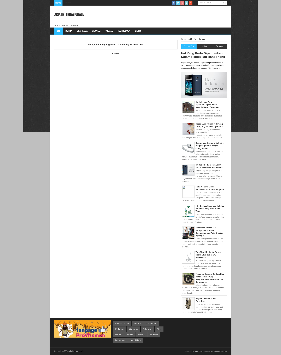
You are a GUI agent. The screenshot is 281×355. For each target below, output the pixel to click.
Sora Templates (201, 351)
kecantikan (120, 340)
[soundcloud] (190, 3)
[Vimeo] (186, 3)
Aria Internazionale (69, 14)
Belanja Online (122, 323)
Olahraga (82, 31)
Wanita (130, 334)
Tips (159, 329)
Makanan (119, 329)
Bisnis (138, 31)
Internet (137, 323)
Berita (68, 31)
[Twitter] (178, 3)
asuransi (154, 334)
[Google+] (182, 3)
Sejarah (96, 31)
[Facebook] (173, 3)
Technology (124, 31)
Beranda (115, 54)
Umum (118, 334)
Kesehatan (151, 323)
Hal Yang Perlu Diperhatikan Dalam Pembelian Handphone (203, 55)
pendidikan (136, 340)
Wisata (109, 31)
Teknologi (147, 329)
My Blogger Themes (219, 351)
